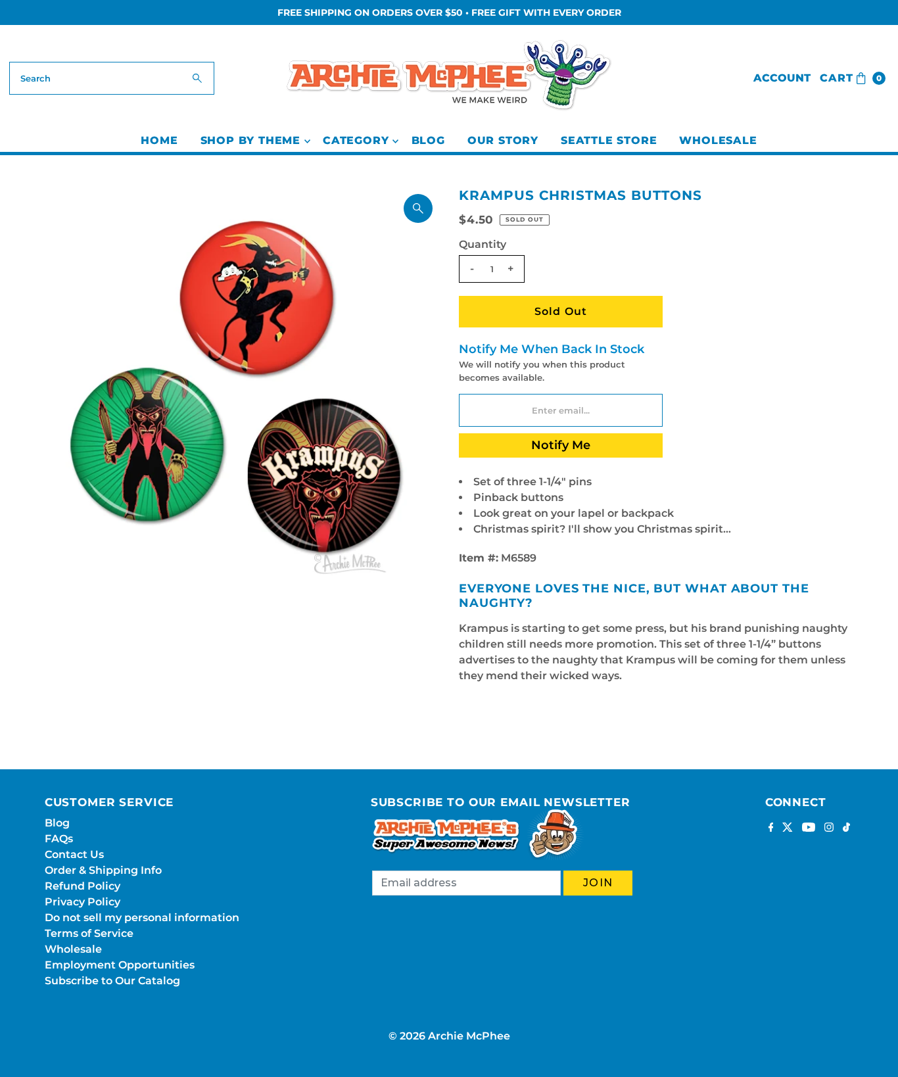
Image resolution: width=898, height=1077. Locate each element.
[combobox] (111, 78)
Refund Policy (82, 886)
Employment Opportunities (120, 965)
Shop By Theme (250, 140)
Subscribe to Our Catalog (112, 980)
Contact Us (74, 854)
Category (356, 140)
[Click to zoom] (418, 208)
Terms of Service (89, 933)
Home (159, 140)
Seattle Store (609, 140)
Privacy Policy (82, 902)
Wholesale (718, 140)
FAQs (59, 838)
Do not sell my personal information (142, 917)
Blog (428, 140)
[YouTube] (808, 828)
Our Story (502, 140)
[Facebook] (771, 828)
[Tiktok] (846, 828)
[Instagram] (829, 828)
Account (782, 78)
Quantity (482, 244)
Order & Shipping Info (103, 870)
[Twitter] (787, 828)
